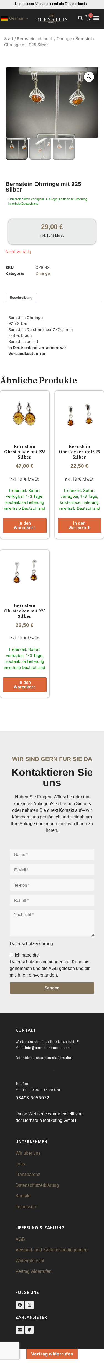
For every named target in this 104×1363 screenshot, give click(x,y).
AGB (20, 1239)
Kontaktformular (57, 1058)
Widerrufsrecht (30, 1260)
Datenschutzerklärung (37, 1185)
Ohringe (64, 38)
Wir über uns (28, 1153)
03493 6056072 (32, 1097)
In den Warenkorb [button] (25, 525)
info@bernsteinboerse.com (48, 1048)
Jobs (20, 1163)
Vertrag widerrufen (34, 1271)
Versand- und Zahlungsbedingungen (52, 1249)
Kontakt (23, 1195)
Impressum (26, 1206)
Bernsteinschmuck (35, 38)
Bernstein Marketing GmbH (49, 1120)
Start (8, 38)
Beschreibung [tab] (21, 297)
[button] (80, 18)
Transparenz (28, 1174)
